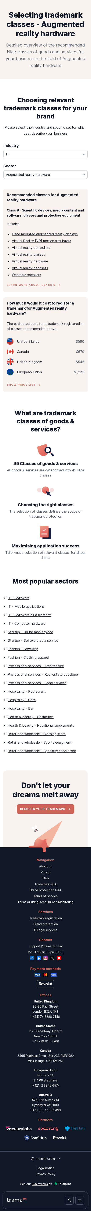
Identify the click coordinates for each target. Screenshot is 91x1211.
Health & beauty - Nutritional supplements (41, 725)
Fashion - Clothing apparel (28, 657)
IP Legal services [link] (45, 930)
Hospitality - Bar (20, 708)
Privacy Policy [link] (45, 1174)
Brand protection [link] (45, 924)
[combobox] (45, 154)
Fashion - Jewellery (23, 649)
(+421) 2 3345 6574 (45, 1085)
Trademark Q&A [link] (45, 884)
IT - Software (18, 598)
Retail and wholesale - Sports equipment (40, 742)
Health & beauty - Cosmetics (31, 717)
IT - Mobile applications (26, 606)
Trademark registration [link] (45, 918)
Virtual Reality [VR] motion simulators (41, 241)
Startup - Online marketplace (30, 632)
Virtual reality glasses (28, 254)
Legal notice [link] (45, 1168)
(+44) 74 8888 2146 (45, 1016)
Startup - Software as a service (33, 640)
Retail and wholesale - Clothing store (37, 734)
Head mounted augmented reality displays (45, 234)
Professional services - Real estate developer (43, 674)
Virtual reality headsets (30, 268)
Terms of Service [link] (45, 896)
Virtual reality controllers (31, 247)
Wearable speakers (26, 275)
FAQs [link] (45, 878)
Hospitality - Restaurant (27, 691)
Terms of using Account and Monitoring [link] (45, 902)
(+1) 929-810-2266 (45, 1041)
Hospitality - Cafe (22, 700)
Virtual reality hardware (30, 261)
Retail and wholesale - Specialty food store (42, 751)
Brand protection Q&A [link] (45, 890)
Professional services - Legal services (37, 683)
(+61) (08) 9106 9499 (45, 1110)
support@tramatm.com (45, 946)
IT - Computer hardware (26, 623)
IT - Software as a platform (29, 615)
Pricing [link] (45, 872)
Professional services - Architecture (36, 666)
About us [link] (45, 866)
